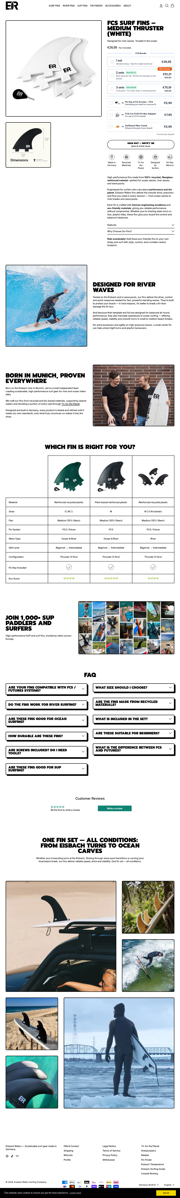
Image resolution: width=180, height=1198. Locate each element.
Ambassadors (148, 1150)
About (127, 5)
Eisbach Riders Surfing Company (30, 1182)
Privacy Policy (110, 1155)
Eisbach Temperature (152, 1164)
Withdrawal (109, 1159)
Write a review (114, 808)
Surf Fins (54, 5)
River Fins (69, 5)
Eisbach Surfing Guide (153, 1169)
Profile (67, 1159)
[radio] (140, 62)
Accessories (113, 5)
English (168, 1185)
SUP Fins (82, 5)
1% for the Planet (71, 403)
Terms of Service (111, 1150)
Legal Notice (109, 1146)
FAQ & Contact (71, 1146)
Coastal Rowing (149, 1173)
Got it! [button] (166, 1193)
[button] (167, 6)
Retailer (145, 1155)
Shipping (68, 1150)
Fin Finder (96, 5)
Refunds (68, 1155)
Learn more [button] (75, 1193)
